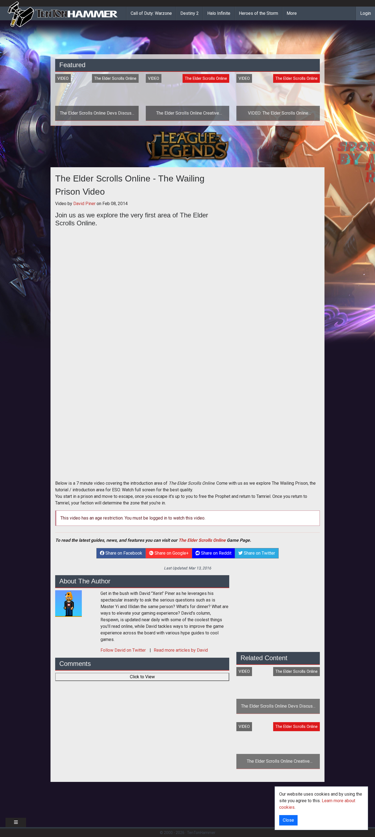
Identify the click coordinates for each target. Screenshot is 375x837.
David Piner (84, 203)
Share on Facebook (123, 553)
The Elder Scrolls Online (202, 540)
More (292, 13)
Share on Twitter (259, 553)
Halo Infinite (218, 13)
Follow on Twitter (123, 650)
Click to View (142, 676)
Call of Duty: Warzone (151, 13)
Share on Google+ (171, 553)
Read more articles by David (181, 650)
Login (365, 13)
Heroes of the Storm (258, 13)
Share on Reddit (215, 553)
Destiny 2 (189, 13)
